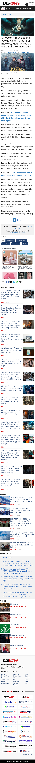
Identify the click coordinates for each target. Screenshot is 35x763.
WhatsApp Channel (17, 233)
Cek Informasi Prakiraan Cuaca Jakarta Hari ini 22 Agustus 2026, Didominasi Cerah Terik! (22, 534)
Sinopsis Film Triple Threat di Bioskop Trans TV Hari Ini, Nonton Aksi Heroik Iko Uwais (12, 400)
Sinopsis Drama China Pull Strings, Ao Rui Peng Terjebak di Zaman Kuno (10, 413)
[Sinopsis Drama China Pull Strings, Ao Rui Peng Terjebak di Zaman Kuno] (28, 414)
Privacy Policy (5, 676)
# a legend (10, 241)
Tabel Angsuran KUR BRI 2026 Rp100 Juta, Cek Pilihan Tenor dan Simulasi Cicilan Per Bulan (21, 499)
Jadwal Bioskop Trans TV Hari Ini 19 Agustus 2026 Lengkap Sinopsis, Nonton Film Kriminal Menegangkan (11, 376)
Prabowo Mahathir (17, 635)
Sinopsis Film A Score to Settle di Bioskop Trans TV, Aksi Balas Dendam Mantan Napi (11, 362)
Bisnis (26, 676)
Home (5, 15)
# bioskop (6, 244)
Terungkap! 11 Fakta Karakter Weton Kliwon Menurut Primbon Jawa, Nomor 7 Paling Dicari (17, 587)
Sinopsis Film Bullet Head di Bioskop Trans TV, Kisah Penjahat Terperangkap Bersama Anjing (11, 469)
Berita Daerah (17, 681)
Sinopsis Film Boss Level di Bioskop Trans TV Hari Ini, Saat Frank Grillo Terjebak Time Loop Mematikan (11, 324)
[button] (17, 27)
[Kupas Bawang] (5, 617)
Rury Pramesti (12, 52)
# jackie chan (21, 241)
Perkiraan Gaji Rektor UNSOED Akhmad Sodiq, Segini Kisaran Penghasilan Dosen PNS (17, 579)
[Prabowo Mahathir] (5, 638)
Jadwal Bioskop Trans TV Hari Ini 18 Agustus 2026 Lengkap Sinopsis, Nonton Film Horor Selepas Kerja (10, 425)
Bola (14, 680)
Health (26, 680)
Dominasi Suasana (16, 645)
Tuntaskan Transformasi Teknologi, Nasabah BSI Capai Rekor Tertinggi (21, 510)
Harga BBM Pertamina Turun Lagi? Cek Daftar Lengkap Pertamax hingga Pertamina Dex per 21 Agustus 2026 (16, 594)
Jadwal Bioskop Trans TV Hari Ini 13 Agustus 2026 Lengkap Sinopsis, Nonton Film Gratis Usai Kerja (10, 482)
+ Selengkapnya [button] (27, 754)
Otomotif (15, 683)
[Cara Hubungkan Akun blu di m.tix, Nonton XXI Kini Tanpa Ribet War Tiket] (28, 351)
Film (9, 15)
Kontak (3, 674)
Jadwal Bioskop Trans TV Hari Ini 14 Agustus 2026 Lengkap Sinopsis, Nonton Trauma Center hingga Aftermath (10, 455)
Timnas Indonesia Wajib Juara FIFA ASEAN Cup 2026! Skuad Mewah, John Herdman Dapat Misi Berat (16, 571)
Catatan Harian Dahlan (23, 8)
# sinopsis (16, 244)
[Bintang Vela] (5, 607)
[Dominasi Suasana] (5, 648)
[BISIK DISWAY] (4, 8)
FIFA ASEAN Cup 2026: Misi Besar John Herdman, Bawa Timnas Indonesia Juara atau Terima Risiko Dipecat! (20, 522)
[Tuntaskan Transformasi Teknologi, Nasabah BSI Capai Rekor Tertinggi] (5, 511)
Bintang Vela (6, 558)
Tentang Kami (5, 680)
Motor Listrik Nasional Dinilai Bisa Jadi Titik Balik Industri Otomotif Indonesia (22, 545)
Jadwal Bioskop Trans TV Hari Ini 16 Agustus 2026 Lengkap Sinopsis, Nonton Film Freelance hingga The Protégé (11, 439)
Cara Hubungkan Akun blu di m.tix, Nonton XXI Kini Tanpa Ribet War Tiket (11, 350)
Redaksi (3, 678)
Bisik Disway (16, 674)
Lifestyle (27, 678)
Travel (26, 674)
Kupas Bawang (15, 614)
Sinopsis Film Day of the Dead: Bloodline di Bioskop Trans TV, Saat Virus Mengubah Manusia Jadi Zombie (11, 310)
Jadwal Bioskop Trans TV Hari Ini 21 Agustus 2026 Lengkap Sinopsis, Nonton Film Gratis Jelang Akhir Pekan (10, 294)
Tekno (26, 681)
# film (25, 244)
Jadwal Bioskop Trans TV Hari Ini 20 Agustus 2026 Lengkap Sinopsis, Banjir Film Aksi (12, 338)
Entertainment (17, 685)
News (10, 8)
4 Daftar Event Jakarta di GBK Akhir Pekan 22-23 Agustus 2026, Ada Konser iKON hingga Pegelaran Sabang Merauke (17, 563)
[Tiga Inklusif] (5, 628)
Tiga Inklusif (14, 625)
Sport (26, 683)
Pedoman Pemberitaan (5, 682)
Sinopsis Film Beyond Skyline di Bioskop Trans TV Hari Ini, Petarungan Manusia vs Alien (12, 388)
